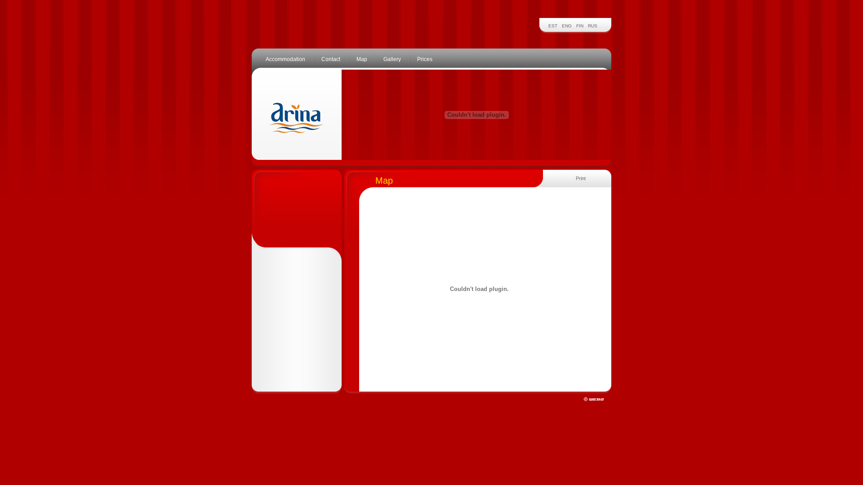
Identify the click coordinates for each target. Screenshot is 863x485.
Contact (330, 59)
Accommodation (285, 59)
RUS (592, 25)
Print (581, 178)
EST (552, 25)
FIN (579, 25)
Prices (424, 59)
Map (361, 59)
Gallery (392, 59)
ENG (567, 25)
